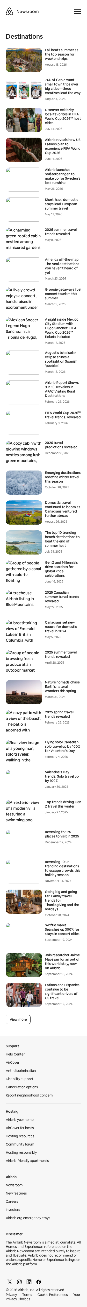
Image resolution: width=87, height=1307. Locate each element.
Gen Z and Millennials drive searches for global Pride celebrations (61, 569)
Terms (27, 1295)
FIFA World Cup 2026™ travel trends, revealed (63, 415)
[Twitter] (10, 1282)
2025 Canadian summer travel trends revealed (62, 596)
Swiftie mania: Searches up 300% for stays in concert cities (62, 929)
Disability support (19, 1079)
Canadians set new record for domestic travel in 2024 (61, 626)
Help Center (15, 1054)
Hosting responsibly (21, 1152)
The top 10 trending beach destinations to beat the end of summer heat (62, 539)
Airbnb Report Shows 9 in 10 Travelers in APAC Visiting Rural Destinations (62, 389)
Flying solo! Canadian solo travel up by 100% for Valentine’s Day (62, 746)
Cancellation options (22, 1087)
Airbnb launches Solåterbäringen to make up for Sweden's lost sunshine (62, 176)
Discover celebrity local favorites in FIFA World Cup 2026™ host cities (63, 116)
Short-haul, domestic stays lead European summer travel (61, 204)
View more (18, 1019)
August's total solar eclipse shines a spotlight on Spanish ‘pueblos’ (61, 359)
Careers (12, 1201)
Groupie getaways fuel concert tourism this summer (63, 293)
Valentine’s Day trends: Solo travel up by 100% (62, 776)
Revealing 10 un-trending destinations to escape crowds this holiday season (62, 868)
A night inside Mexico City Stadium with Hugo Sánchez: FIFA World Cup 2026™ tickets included (62, 328)
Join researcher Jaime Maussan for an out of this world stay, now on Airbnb (62, 961)
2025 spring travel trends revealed (59, 714)
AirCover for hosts (20, 1128)
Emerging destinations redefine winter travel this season (63, 477)
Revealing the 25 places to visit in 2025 (62, 834)
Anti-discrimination (21, 1070)
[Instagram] (19, 1282)
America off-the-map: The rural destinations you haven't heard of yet (62, 266)
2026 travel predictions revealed (61, 445)
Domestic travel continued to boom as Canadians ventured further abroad (62, 509)
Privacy (11, 1295)
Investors (13, 1210)
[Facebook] (39, 1282)
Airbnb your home (20, 1119)
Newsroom (27, 11)
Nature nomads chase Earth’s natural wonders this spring (62, 686)
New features (16, 1193)
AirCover (12, 1062)
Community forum (20, 1144)
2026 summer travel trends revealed (61, 231)
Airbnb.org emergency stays (28, 1218)
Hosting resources (20, 1136)
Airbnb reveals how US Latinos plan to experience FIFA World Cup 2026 (62, 146)
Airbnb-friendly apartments (27, 1161)
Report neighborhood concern (29, 1095)
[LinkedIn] (29, 1282)
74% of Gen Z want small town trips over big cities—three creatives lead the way (63, 86)
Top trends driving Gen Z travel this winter (63, 804)
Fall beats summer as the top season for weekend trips (61, 54)
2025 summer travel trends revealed (61, 654)
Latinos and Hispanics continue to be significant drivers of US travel (62, 991)
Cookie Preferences (52, 1295)
